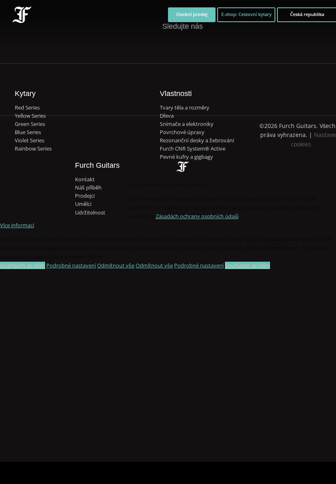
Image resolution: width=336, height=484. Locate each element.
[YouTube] (207, 45)
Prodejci (85, 195)
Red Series (27, 107)
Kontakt (85, 179)
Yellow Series (30, 115)
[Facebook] (157, 45)
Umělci (83, 204)
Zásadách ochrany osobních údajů (197, 216)
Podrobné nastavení (71, 265)
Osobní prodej (191, 14)
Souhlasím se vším (22, 265)
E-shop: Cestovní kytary (246, 14)
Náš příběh (88, 187)
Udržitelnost (90, 212)
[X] (174, 40)
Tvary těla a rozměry (184, 107)
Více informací (17, 225)
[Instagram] (190, 45)
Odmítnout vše (115, 265)
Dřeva (167, 115)
